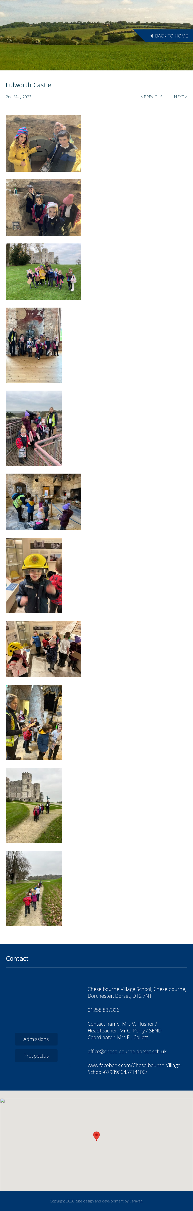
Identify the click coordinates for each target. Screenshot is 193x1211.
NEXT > (180, 97)
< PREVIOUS (151, 97)
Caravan (135, 1201)
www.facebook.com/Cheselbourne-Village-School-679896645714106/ (135, 1068)
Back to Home (171, 36)
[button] (96, 1136)
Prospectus (36, 1055)
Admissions (36, 1039)
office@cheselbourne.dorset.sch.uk (127, 1051)
